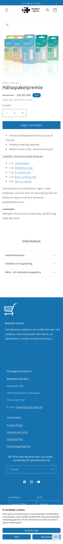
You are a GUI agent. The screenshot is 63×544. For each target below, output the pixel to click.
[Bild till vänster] (24, 357)
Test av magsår (23, 181)
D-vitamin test (23, 172)
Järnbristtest (22, 163)
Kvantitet (7, 105)
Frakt (15, 100)
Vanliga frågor (15, 425)
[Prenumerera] (52, 469)
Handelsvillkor (15, 439)
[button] (6, 10)
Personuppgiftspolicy (19, 446)
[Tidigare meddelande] (6, 3)
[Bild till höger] (39, 357)
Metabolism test (24, 167)
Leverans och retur (17, 432)
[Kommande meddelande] (56, 3)
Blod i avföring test (25, 176)
